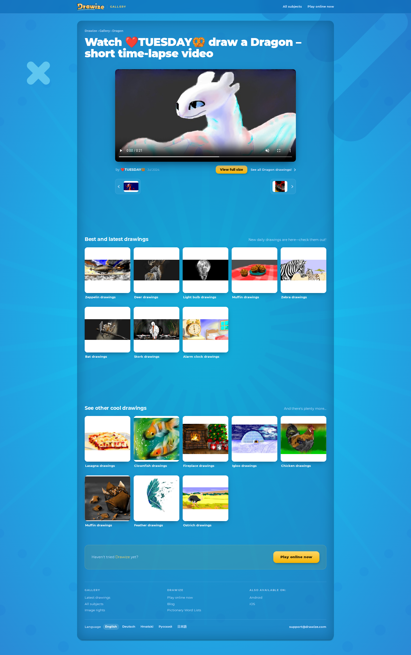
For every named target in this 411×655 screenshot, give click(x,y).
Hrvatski (147, 626)
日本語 (182, 626)
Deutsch (128, 626)
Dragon (117, 31)
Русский (165, 626)
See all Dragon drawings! (271, 169)
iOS (252, 604)
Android (256, 597)
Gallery (104, 31)
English (111, 626)
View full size (231, 169)
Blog (171, 604)
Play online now (321, 6)
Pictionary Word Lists (184, 610)
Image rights (95, 610)
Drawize (91, 31)
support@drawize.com (307, 627)
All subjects (292, 6)
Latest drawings (97, 597)
